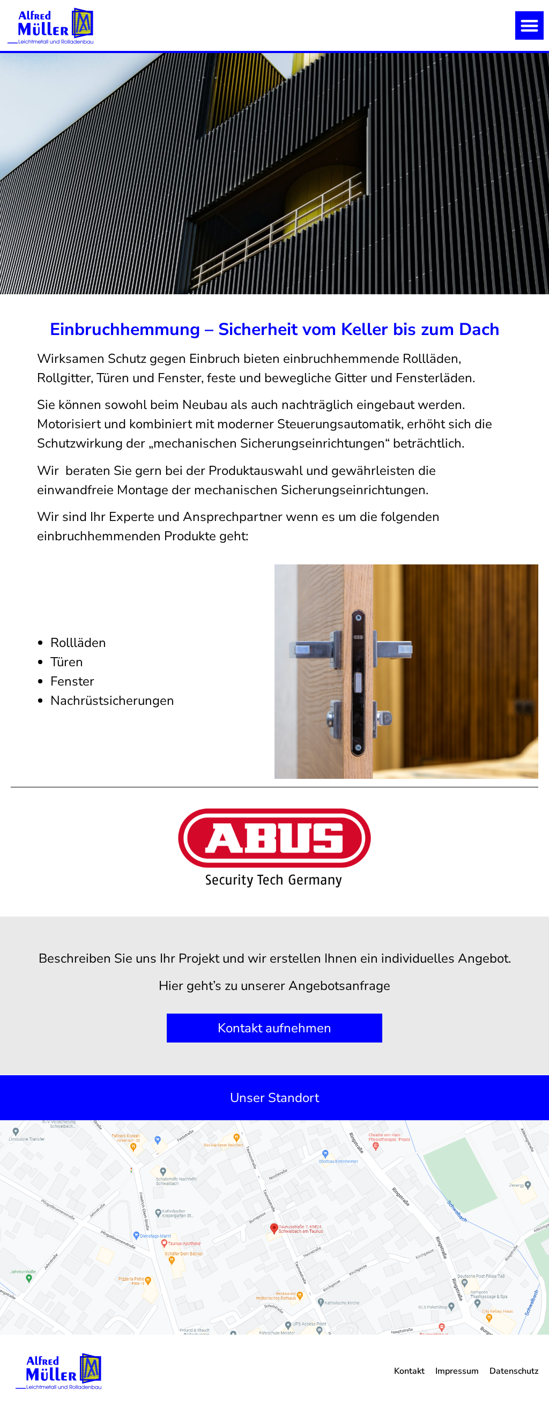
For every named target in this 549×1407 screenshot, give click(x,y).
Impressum (457, 1371)
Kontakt (409, 1371)
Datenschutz (513, 1371)
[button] (529, 25)
